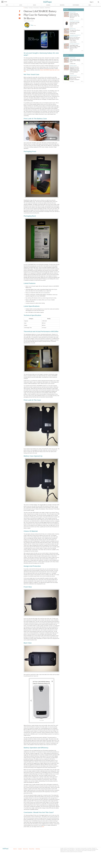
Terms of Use (25, 848)
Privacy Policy (31, 848)
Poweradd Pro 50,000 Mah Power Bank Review (74, 24)
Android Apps (72, 57)
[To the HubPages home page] (5, 849)
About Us (15, 848)
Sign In (91, 2)
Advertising (38, 848)
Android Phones (73, 65)
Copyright (20, 848)
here (43, 826)
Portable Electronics (74, 21)
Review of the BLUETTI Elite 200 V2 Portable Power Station (75, 39)
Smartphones (73, 12)
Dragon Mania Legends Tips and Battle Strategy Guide (75, 60)
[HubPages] (47, 2)
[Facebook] (19, 11)
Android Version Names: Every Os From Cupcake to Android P (75, 78)
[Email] (19, 18)
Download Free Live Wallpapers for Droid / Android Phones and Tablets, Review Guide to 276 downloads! (74, 69)
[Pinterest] (19, 15)
